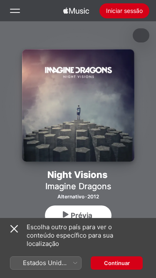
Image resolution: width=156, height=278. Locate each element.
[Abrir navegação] (15, 11)
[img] (76, 11)
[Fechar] (14, 229)
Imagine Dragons (78, 186)
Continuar (117, 263)
